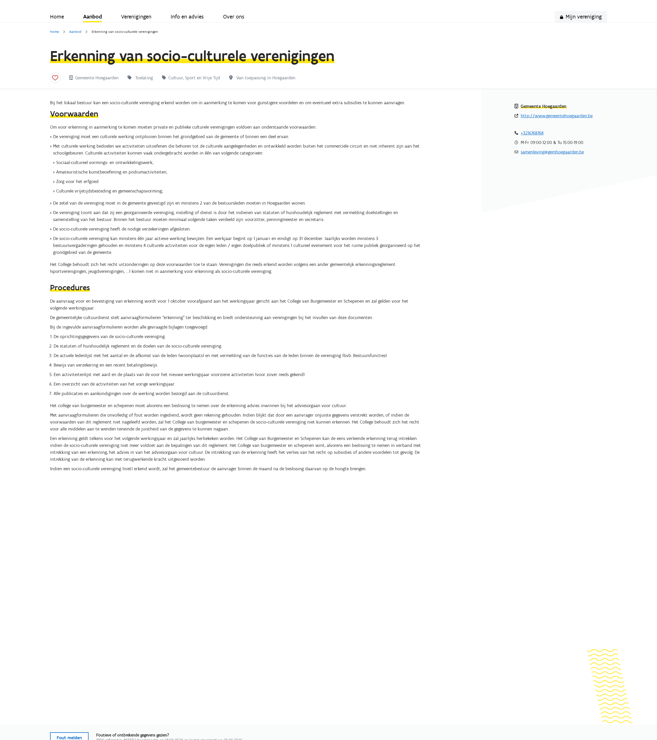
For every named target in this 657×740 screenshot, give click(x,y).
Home (54, 32)
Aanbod (75, 32)
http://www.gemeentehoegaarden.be (557, 116)
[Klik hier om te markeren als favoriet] (55, 78)
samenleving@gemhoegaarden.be (552, 152)
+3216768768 (532, 133)
